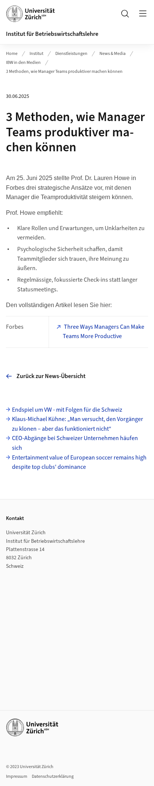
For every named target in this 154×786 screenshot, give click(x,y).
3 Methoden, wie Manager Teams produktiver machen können (64, 71)
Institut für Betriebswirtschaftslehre (52, 34)
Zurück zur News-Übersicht (51, 376)
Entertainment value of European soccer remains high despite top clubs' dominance (79, 462)
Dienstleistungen (71, 53)
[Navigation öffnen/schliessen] (143, 13)
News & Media (112, 53)
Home (12, 53)
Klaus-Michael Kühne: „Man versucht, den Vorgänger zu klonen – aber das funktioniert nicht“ (77, 424)
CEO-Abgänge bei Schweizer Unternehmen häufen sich (75, 443)
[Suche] (125, 13)
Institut (36, 53)
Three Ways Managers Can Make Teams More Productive (103, 332)
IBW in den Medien (23, 62)
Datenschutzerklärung (53, 776)
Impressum (16, 776)
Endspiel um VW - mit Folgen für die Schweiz (67, 410)
